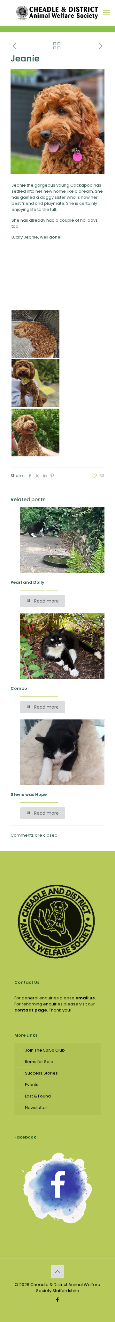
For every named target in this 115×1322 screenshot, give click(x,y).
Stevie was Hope (29, 794)
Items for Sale (39, 1062)
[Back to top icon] (57, 1271)
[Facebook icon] (57, 1299)
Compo (19, 688)
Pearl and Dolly (27, 582)
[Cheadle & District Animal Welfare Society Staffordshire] (57, 12)
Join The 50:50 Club (45, 1050)
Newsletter (36, 1107)
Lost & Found (38, 1096)
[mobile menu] (106, 12)
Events (31, 1085)
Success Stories (41, 1073)
